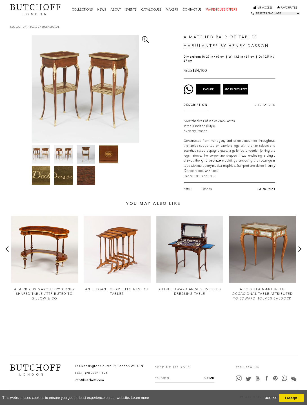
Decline (270, 398)
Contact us (192, 9)
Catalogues (151, 9)
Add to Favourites (236, 89)
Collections (82, 9)
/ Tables (34, 26)
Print (188, 189)
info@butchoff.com (89, 380)
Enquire (208, 89)
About (116, 9)
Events (131, 9)
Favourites (289, 8)
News (101, 9)
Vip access (265, 8)
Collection (19, 26)
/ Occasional (50, 26)
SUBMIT (209, 378)
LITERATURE (264, 105)
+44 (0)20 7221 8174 (91, 373)
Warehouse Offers (221, 9)
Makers (172, 9)
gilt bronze (211, 160)
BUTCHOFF (36, 9)
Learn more (140, 398)
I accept (291, 398)
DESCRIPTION (196, 105)
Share (207, 189)
